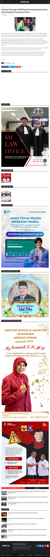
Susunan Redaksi (29, 555)
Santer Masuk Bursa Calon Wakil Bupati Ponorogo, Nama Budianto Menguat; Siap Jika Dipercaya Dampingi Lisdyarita (27, 492)
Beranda (2, 6)
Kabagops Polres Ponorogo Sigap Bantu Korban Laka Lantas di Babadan (22, 523)
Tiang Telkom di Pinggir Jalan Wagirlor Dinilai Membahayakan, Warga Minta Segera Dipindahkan (27, 535)
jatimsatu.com (8, 555)
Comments (36, 488)
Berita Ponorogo (8, 6)
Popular (13, 488)
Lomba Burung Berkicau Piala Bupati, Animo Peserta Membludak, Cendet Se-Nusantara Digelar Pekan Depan (27, 530)
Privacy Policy (46, 555)
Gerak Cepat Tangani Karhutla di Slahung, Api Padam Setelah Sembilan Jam (23, 512)
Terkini (13, 63)
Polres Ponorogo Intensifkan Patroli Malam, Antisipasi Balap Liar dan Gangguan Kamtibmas (26, 518)
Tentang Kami (21, 555)
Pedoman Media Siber (38, 555)
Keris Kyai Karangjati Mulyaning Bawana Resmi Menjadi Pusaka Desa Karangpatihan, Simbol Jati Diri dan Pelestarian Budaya (28, 503)
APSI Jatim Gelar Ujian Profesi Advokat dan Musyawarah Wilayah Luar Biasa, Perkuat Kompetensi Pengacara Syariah (27, 497)
